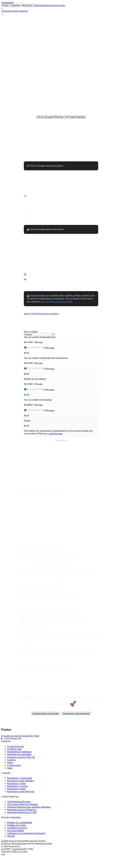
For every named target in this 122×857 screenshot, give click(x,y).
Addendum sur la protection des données (26, 833)
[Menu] (2, 14)
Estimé (27, 420)
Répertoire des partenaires (19, 754)
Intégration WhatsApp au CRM (22, 812)
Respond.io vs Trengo (17, 786)
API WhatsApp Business (19, 801)
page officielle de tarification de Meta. (57, 302)
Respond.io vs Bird (16, 788)
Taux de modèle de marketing (38, 400)
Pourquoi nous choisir (54, 5)
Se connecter (22, 11)
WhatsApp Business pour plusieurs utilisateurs (29, 807)
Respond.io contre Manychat (20, 791)
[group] (61, 738)
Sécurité (11, 836)
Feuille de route (14, 749)
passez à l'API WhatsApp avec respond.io (41, 313)
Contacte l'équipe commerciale (45, 713)
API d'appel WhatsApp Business (22, 804)
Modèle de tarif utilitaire (35, 379)
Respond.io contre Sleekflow (20, 780)
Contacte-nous (14, 765)
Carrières (11, 760)
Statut (9, 768)
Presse (10, 762)
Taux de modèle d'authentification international (46, 358)
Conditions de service (17, 828)
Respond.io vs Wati (16, 783)
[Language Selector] (2, 9)
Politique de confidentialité (19, 822)
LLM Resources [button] (12, 738)
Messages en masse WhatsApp (21, 809)
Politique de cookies (16, 825)
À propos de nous (15, 746)
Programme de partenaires (19, 751)
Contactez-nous (8, 11)
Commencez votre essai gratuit (76, 713)
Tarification (39, 5)
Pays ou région (31, 331)
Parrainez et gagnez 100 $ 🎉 (21, 757)
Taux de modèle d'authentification (39, 337)
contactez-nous (55, 433)
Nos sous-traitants (15, 830)
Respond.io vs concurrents (19, 778)
